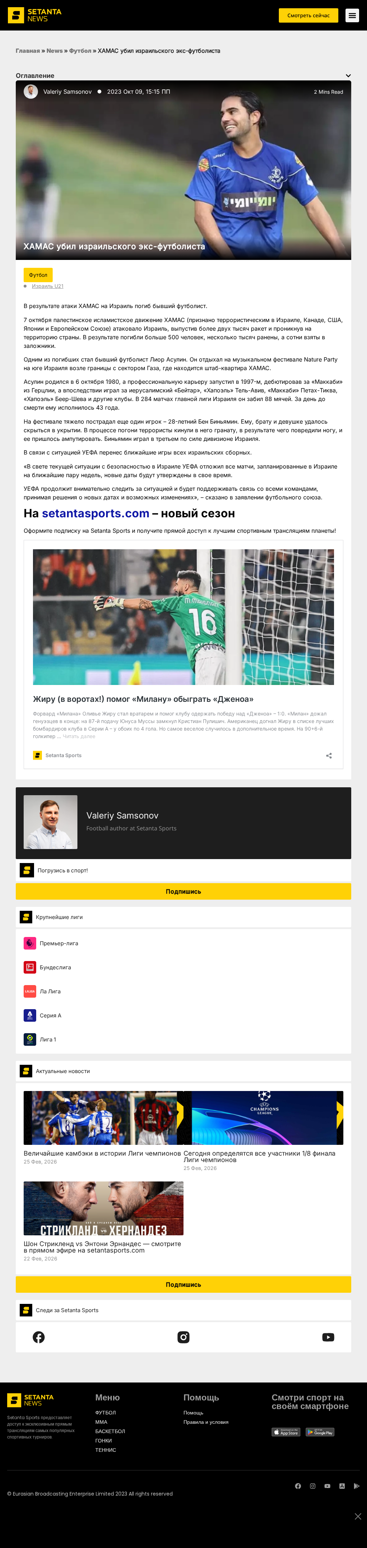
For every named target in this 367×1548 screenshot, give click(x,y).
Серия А (50, 1015)
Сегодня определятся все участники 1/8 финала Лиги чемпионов (259, 1157)
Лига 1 (48, 1039)
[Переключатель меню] (352, 15)
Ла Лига (50, 991)
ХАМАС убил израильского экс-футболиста (114, 246)
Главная (28, 50)
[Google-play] (357, 1486)
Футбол (80, 50)
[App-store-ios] (342, 1486)
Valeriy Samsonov (67, 91)
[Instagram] (313, 1486)
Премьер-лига (59, 943)
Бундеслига (55, 967)
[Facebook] (298, 1486)
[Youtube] (327, 1486)
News (55, 50)
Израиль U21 (47, 286)
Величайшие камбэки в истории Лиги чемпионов (102, 1153)
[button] (348, 76)
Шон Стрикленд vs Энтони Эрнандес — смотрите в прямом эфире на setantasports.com (102, 1247)
